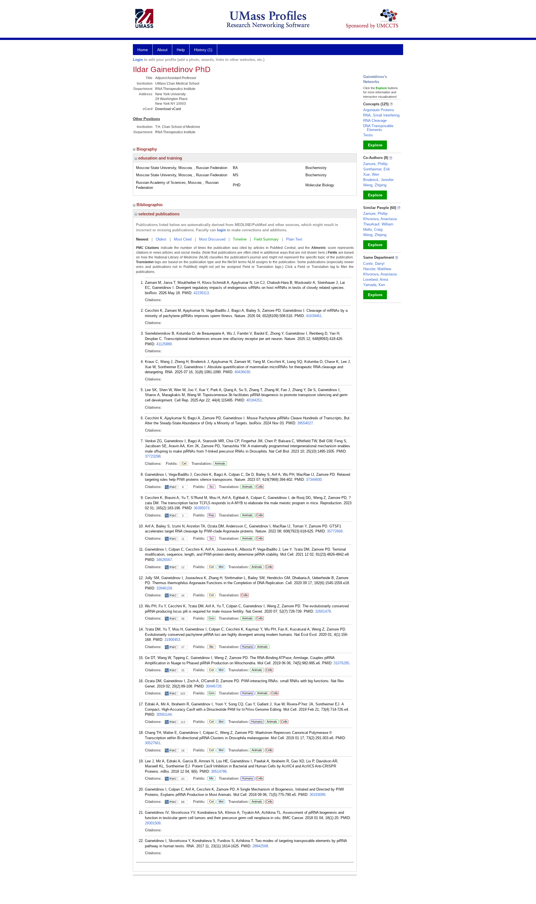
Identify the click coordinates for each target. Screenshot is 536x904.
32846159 (164, 588)
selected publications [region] (158, 213)
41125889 (164, 344)
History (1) (203, 49)
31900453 (172, 639)
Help (181, 49)
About (162, 49)
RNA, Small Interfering (381, 115)
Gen (210, 618)
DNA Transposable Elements (378, 128)
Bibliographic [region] (150, 204)
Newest (142, 239)
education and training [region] (159, 158)
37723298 (153, 456)
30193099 (317, 795)
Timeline (240, 239)
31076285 (341, 663)
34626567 (164, 560)
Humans (247, 646)
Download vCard (168, 109)
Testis (368, 135)
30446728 (213, 686)
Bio (210, 647)
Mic (210, 779)
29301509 (153, 823)
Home (142, 49)
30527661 (153, 743)
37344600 (314, 479)
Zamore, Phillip (375, 164)
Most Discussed (212, 239)
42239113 (201, 293)
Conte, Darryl (373, 263)
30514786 (219, 771)
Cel (183, 464)
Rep (211, 515)
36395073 (201, 508)
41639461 (314, 316)
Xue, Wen (371, 174)
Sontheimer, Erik (376, 169)
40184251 (254, 400)
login (221, 230)
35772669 (335, 531)
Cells (259, 486)
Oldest (161, 239)
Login (138, 60)
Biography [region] (147, 149)
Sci (210, 487)
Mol (220, 567)
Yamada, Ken (374, 285)
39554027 (305, 423)
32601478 (323, 611)
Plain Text (294, 239)
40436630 (242, 372)
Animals (220, 463)
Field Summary (266, 239)
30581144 (164, 714)
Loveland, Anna (375, 279)
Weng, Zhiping (374, 185)
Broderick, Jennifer (378, 180)
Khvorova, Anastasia (380, 219)
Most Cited (183, 239)
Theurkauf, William (378, 224)
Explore (375, 145)
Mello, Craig (372, 229)
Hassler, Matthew (377, 269)
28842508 (260, 846)
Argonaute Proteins (378, 110)
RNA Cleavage (375, 120)
